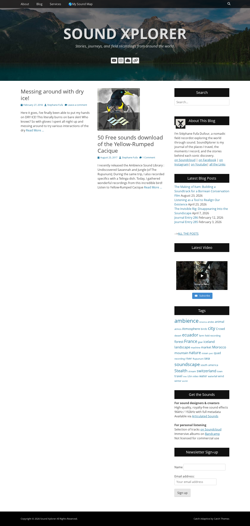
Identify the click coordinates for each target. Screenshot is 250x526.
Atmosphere (191, 329)
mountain (181, 353)
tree (185, 376)
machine (195, 347)
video (196, 376)
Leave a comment (77, 104)
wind (221, 376)
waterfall (212, 376)
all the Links (217, 164)
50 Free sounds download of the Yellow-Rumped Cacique (130, 144)
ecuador (190, 335)
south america (209, 365)
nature (195, 352)
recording (179, 358)
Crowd (220, 329)
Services (55, 4)
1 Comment (148, 157)
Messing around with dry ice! (52, 95)
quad (217, 353)
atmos (177, 329)
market (206, 347)
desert (177, 335)
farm (201, 335)
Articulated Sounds (205, 416)
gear (200, 342)
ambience (186, 320)
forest (178, 341)
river (189, 358)
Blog (39, 4)
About (25, 4)
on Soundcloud (184, 160)
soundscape (187, 364)
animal (219, 322)
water (203, 376)
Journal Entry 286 (186, 218)
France (190, 341)
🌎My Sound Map (80, 4)
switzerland (206, 370)
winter (177, 380)
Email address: (184, 476)
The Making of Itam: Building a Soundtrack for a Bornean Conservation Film (201, 191)
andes (211, 321)
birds (204, 329)
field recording (213, 335)
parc (211, 353)
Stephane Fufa (55, 104)
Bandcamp (212, 434)
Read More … (35, 130)
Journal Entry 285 (186, 222)
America (203, 322)
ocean (205, 353)
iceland (209, 341)
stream (192, 371)
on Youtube (199, 164)
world (185, 381)
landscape (182, 347)
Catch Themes (221, 518)
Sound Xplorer (125, 33)
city (211, 328)
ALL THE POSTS (188, 234)
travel (178, 376)
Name (178, 467)
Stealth (181, 371)
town (220, 371)
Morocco (219, 347)
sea (207, 358)
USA (189, 376)
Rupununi (198, 358)
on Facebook (207, 160)
